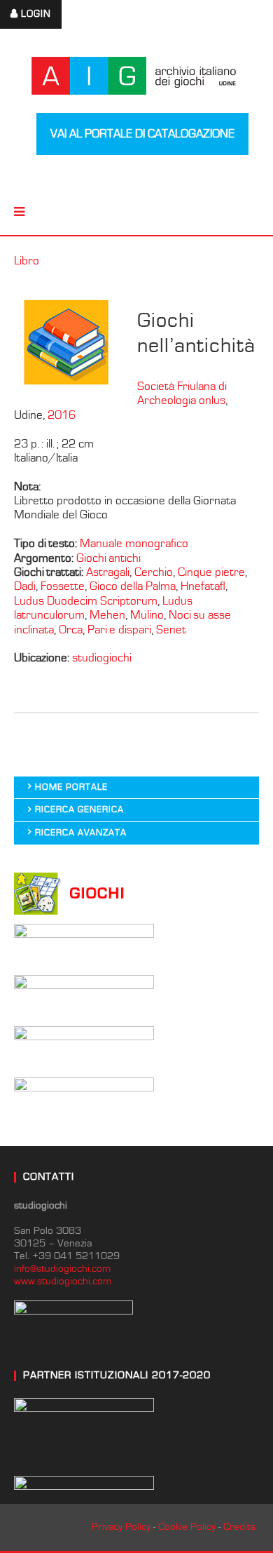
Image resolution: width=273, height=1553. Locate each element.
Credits (239, 1527)
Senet (171, 630)
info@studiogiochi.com (62, 1269)
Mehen (107, 615)
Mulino (147, 615)
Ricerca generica (79, 810)
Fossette (63, 586)
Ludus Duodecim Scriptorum (86, 601)
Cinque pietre (211, 572)
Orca (71, 630)
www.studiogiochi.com (62, 1281)
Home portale (71, 787)
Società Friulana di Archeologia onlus (181, 393)
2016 (62, 415)
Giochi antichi (108, 558)
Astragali (108, 572)
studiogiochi (102, 658)
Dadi (25, 586)
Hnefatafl (203, 586)
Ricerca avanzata (81, 833)
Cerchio (153, 572)
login (36, 14)
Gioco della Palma (133, 586)
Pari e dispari (119, 630)
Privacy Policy (121, 1527)
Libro (26, 261)
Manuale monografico (134, 544)
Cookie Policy (187, 1527)
